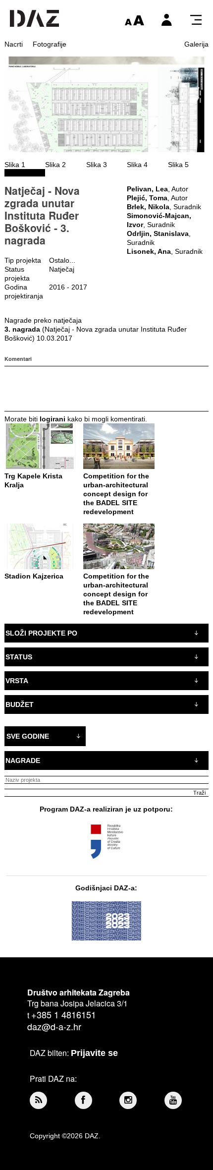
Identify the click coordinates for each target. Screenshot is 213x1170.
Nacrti (13, 44)
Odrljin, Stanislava (158, 233)
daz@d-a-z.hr (54, 1026)
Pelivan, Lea (147, 189)
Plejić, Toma (147, 198)
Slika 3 (96, 165)
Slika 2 (55, 165)
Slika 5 (178, 165)
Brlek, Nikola (148, 207)
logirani (52, 419)
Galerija (196, 44)
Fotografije (49, 44)
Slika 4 (137, 165)
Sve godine (27, 736)
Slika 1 (14, 165)
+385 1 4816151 (63, 1014)
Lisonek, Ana (149, 251)
